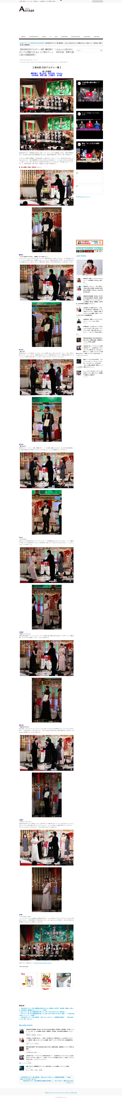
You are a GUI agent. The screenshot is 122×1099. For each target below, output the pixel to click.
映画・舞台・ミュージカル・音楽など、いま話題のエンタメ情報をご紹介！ (38, 1)
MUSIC (44, 36)
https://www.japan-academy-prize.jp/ (43, 963)
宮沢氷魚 (39, 62)
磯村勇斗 (47, 62)
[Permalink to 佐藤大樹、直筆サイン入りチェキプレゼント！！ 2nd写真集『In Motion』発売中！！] (89, 267)
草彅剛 (61, 62)
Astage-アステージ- (25, 43)
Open (61, 0)
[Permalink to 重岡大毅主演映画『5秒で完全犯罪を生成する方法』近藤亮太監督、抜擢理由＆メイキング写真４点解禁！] (21, 1048)
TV (50, 36)
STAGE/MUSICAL (33, 36)
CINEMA (23, 36)
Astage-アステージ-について (52, 1092)
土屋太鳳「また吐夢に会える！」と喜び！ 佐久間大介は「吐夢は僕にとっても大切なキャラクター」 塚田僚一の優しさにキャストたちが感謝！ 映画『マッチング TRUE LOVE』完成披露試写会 (89, 311)
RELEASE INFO (75, 36)
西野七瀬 (65, 62)
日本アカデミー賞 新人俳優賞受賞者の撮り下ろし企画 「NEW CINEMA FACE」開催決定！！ (43, 1012)
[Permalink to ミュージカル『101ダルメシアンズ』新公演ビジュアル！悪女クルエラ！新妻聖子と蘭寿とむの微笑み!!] (79, 373)
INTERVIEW (64, 36)
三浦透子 (28, 62)
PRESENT (96, 36)
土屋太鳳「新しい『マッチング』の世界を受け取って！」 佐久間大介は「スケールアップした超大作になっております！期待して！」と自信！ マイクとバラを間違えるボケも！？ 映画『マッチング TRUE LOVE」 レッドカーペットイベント (50, 1057)
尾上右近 (43, 62)
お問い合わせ (74, 1092)
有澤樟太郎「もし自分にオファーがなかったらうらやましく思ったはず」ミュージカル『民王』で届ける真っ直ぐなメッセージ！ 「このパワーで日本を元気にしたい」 (89, 330)
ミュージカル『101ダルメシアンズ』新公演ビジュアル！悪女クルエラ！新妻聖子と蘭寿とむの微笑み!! (93, 373)
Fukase (24, 62)
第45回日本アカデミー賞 (55, 62)
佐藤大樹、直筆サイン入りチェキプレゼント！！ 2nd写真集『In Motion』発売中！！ (93, 280)
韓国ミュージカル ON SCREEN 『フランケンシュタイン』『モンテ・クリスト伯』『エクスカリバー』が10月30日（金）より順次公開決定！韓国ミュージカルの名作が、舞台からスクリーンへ (89, 363)
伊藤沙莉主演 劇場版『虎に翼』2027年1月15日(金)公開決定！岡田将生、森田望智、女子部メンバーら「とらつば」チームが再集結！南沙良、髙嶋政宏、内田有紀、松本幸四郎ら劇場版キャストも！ (89, 300)
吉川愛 (35, 62)
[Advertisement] (70, 18)
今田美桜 (32, 62)
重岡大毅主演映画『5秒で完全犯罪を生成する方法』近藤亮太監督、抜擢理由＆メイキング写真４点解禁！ (93, 340)
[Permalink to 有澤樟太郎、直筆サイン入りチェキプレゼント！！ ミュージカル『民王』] (79, 321)
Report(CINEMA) (28, 59)
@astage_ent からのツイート (83, 196)
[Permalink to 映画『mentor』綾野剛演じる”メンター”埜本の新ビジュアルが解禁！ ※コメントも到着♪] (21, 1068)
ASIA (56, 36)
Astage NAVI (87, 36)
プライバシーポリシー (64, 1092)
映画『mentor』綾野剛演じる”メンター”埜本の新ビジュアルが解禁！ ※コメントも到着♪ (47, 1066)
